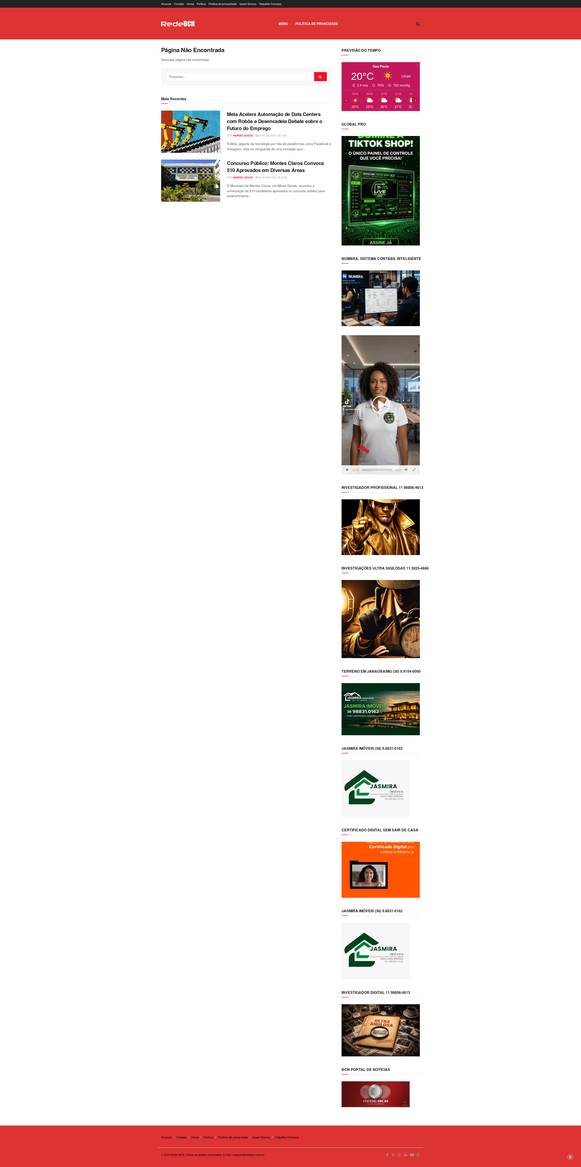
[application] (381, 404)
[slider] (377, 470)
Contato (179, 4)
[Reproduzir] (347, 470)
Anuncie (166, 4)
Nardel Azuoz (243, 135)
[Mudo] (406, 470)
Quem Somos (247, 4)
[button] (381, 405)
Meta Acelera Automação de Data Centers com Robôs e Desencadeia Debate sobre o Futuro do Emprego (274, 121)
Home (190, 4)
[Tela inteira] (414, 470)
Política (201, 4)
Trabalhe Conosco (270, 4)
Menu (283, 23)
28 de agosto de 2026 (272, 135)
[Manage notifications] (570, 1157)
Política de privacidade (223, 4)
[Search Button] (320, 76)
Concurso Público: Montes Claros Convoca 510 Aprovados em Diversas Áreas (275, 166)
